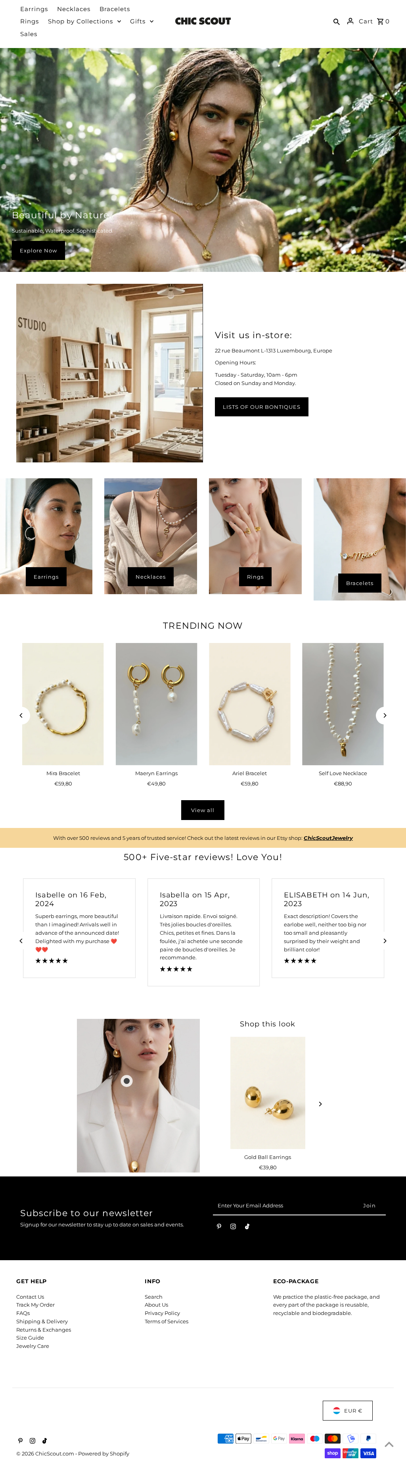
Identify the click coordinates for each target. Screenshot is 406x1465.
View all (202, 810)
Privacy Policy (162, 1313)
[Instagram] (233, 1228)
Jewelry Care (32, 1346)
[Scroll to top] (389, 1444)
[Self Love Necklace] (342, 704)
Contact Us (30, 1297)
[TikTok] (247, 1228)
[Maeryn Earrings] (156, 704)
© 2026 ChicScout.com (45, 1453)
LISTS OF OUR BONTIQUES (262, 407)
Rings (255, 577)
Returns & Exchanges (43, 1329)
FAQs (23, 1313)
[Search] (336, 21)
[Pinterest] (219, 1228)
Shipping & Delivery (42, 1321)
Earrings (46, 577)
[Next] (385, 715)
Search (154, 1297)
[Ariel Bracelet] (249, 704)
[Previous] (21, 715)
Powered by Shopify (103, 1453)
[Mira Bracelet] (62, 704)
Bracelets (359, 583)
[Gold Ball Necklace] (267, 1093)
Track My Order (35, 1304)
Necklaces (151, 577)
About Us (156, 1304)
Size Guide (30, 1337)
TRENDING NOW (203, 625)
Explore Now (38, 250)
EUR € (353, 1410)
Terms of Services (166, 1321)
